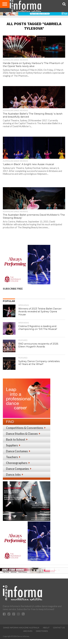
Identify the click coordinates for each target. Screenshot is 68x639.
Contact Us (59, 628)
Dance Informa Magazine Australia (21, 628)
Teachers (12, 457)
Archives (27, 631)
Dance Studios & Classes (22, 433)
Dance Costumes (17, 451)
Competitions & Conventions (24, 428)
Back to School (15, 439)
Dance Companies (17, 468)
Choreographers (16, 463)
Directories (42, 631)
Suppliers (12, 445)
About (46, 628)
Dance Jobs (13, 474)
